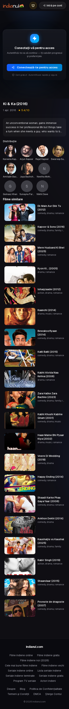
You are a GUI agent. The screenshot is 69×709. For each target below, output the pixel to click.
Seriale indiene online (20, 670)
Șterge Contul (53, 694)
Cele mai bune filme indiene (21, 665)
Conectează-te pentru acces (37, 67)
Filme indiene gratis (48, 655)
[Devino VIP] (33, 5)
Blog (22, 689)
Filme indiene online (21, 655)
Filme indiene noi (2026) (34, 660)
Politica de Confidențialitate (46, 689)
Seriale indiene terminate (20, 675)
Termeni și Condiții (18, 694)
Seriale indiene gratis (51, 675)
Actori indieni (48, 681)
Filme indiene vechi (53, 665)
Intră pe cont (54, 5)
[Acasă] (13, 5)
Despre (11, 689)
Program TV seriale (24, 681)
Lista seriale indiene (49, 670)
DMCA (37, 694)
